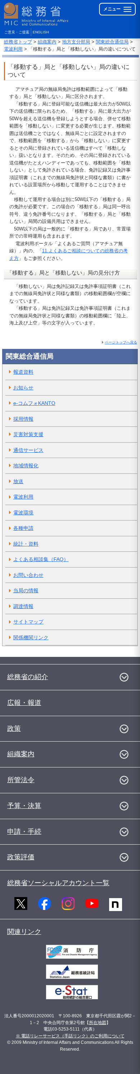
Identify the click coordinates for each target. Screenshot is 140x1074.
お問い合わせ (28, 575)
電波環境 (23, 512)
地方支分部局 (76, 42)
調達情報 (23, 606)
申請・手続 (24, 831)
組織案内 (47, 42)
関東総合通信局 (112, 42)
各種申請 (23, 528)
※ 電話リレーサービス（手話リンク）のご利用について (70, 1036)
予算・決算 (24, 805)
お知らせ (23, 388)
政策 (14, 728)
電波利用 (13, 49)
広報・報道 (24, 702)
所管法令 (20, 780)
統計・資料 (25, 544)
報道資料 (23, 372)
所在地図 (97, 1023)
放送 (18, 481)
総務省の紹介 (27, 677)
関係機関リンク (30, 637)
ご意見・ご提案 (16, 32)
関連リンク (24, 931)
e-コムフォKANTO (34, 403)
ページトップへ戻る (121, 342)
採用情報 (23, 419)
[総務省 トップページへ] (36, 14)
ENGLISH (41, 32)
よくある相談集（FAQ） (41, 559)
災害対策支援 (28, 434)
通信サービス (28, 450)
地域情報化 (25, 465)
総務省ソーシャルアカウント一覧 (58, 883)
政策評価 (20, 857)
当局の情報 (25, 590)
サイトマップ (28, 622)
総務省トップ (18, 42)
